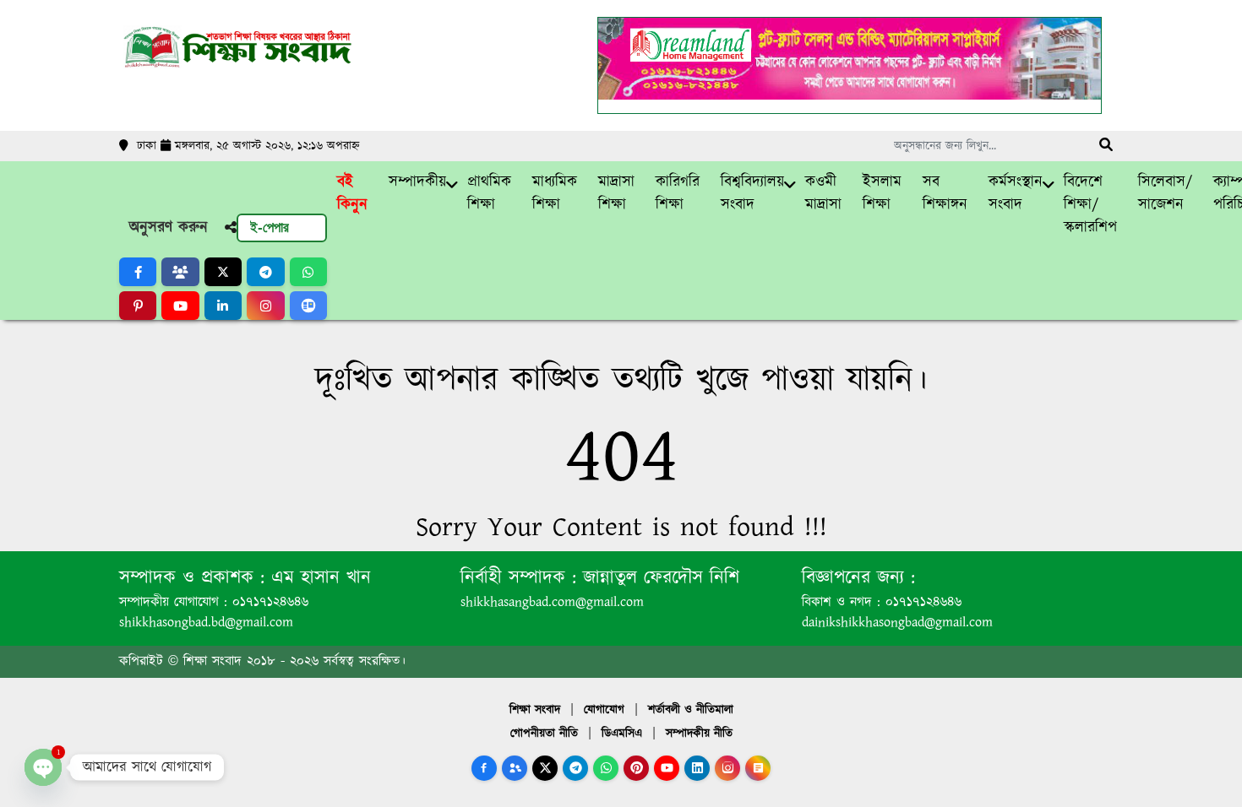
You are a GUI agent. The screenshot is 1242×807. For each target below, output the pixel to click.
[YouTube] (666, 768)
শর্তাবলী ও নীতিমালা (690, 709)
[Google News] (758, 768)
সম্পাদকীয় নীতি (699, 733)
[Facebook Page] (484, 768)
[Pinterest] (636, 768)
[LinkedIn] (697, 768)
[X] (545, 768)
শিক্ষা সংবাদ (534, 709)
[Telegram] (575, 768)
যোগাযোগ (604, 709)
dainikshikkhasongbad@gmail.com (897, 622)
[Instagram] (727, 768)
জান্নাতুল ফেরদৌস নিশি (657, 578)
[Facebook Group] (514, 768)
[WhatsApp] (605, 768)
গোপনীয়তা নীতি (544, 733)
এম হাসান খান (317, 578)
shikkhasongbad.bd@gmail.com (206, 622)
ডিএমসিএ (622, 733)
